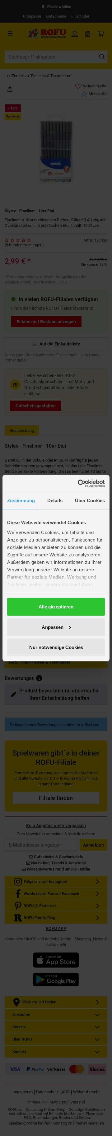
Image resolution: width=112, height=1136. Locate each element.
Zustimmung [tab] (21, 500)
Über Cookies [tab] (90, 500)
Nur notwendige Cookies (56, 647)
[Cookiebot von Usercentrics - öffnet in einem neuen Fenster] (79, 483)
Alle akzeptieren (56, 606)
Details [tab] (55, 500)
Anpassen (52, 626)
